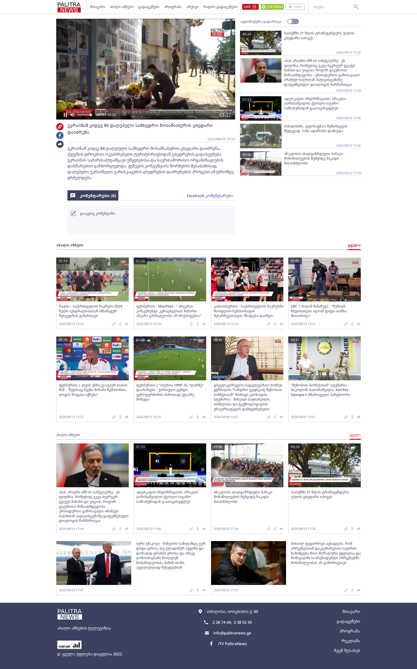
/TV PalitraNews (232, 643)
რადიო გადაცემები (220, 6)
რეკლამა (351, 640)
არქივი (192, 6)
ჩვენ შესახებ (347, 650)
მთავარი (97, 6)
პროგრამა (173, 6)
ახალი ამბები (122, 6)
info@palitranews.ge (232, 633)
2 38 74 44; (222, 622)
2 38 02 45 (243, 622)
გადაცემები (148, 6)
